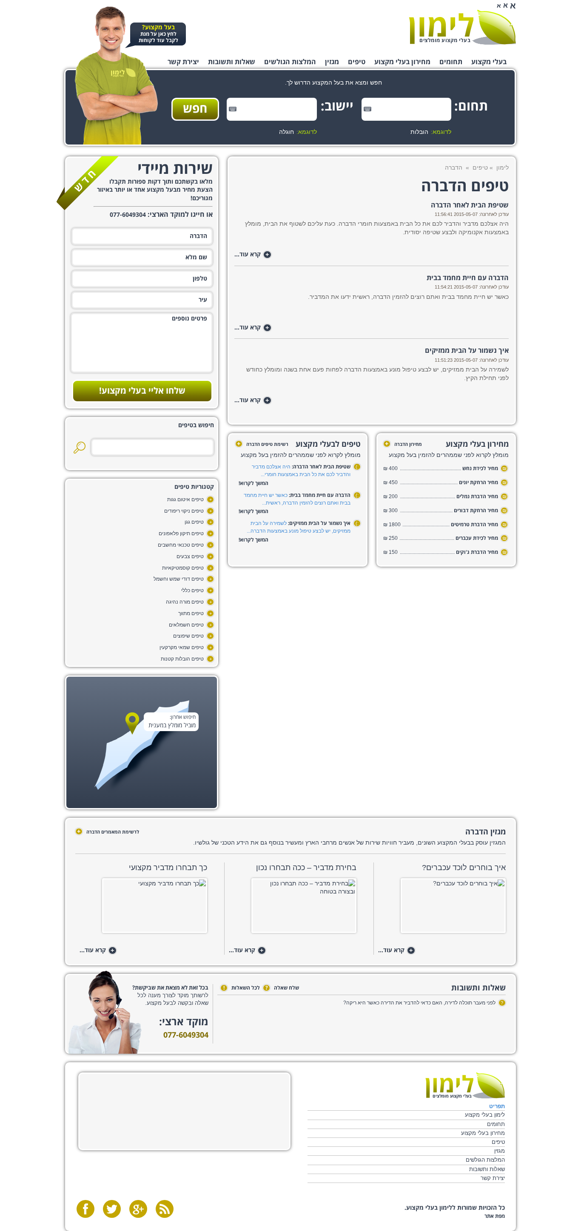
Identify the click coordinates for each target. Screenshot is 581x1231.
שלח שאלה (282, 988)
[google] (138, 1209)
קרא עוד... (251, 255)
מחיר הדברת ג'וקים (477, 552)
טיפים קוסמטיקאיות (183, 568)
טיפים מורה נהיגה (185, 602)
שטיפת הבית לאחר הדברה (470, 205)
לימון (502, 167)
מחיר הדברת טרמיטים (474, 525)
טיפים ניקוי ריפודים (184, 511)
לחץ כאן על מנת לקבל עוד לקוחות (158, 34)
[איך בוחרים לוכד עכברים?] (441, 908)
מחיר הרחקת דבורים (476, 511)
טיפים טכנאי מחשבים (181, 545)
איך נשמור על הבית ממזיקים (467, 350)
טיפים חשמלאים (186, 625)
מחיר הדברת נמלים (477, 497)
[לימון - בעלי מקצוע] (465, 1085)
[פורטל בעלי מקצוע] (462, 27)
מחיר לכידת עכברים (477, 538)
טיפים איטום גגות (185, 499)
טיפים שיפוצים (188, 636)
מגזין (332, 62)
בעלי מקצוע (489, 62)
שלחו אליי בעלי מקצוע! (142, 391)
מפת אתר (494, 1216)
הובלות (419, 131)
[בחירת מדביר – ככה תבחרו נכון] (292, 908)
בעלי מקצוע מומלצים (444, 40)
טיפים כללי (192, 590)
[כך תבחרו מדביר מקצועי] (143, 908)
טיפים (356, 62)
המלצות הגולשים (290, 62)
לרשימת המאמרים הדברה (108, 832)
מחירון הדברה (403, 444)
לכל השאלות (241, 988)
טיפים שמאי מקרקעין (181, 647)
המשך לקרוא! (253, 483)
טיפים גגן (194, 522)
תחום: (474, 107)
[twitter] (112, 1209)
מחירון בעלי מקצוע (402, 62)
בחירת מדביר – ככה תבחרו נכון (306, 867)
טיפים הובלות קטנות (182, 659)
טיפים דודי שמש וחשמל (179, 579)
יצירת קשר (183, 62)
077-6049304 (185, 1035)
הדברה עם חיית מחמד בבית (468, 278)
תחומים (450, 62)
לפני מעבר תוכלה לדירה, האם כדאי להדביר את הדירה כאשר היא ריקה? (419, 1003)
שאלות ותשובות (231, 62)
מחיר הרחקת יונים (478, 482)
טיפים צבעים (190, 556)
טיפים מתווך (191, 613)
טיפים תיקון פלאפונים (181, 533)
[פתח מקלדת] (367, 109)
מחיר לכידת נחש (480, 468)
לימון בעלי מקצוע (484, 1115)
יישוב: (340, 107)
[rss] (165, 1209)
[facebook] (85, 1209)
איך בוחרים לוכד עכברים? (464, 867)
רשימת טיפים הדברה (262, 444)
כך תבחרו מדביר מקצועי (168, 867)
